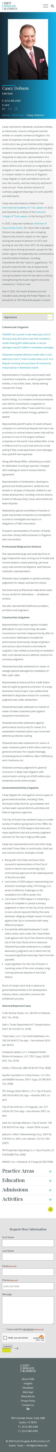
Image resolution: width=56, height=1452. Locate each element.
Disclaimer (28, 1387)
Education (13, 1180)
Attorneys (18, 115)
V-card (5, 105)
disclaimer (28, 1329)
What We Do (28, 1396)
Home (5, 115)
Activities (12, 1198)
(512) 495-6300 (13, 100)
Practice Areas (18, 1170)
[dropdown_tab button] (50, 317)
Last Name (8, 1250)
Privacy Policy (28, 1400)
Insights (28, 1383)
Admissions (15, 1189)
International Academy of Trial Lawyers (23, 207)
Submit (7, 1346)
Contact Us (28, 1405)
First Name (8, 1237)
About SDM (28, 1379)
